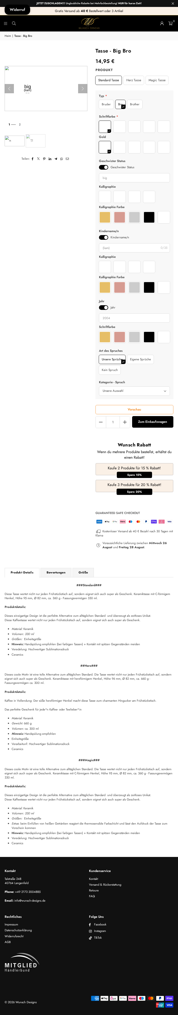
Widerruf (17, 9)
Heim (8, 36)
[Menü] (5, 23)
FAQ (92, 896)
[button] (170, 23)
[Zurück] (9, 88)
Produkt (104, 70)
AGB (8, 942)
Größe (83, 572)
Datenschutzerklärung (18, 930)
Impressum (11, 924)
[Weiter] (82, 88)
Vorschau (134, 409)
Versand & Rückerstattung (105, 884)
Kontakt (93, 879)
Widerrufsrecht (14, 936)
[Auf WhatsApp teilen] (62, 159)
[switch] (103, 167)
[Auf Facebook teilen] (33, 159)
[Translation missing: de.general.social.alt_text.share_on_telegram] (56, 159)
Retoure (94, 890)
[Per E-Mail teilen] (67, 159)
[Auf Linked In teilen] (50, 159)
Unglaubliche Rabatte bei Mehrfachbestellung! (89, 3)
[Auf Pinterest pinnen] (44, 159)
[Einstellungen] (162, 23)
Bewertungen (56, 572)
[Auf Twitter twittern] (38, 159)
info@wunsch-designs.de (29, 900)
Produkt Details (22, 572)
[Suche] (14, 23)
